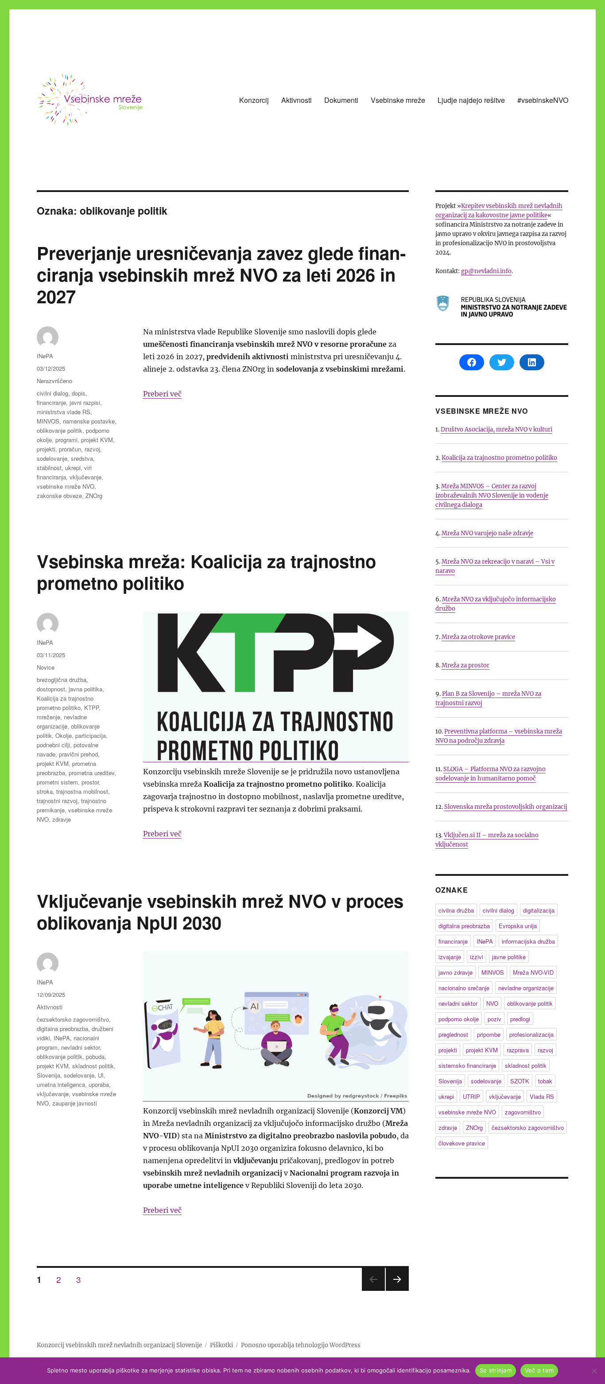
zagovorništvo (523, 1112)
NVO (492, 1003)
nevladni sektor (80, 1047)
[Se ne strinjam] (593, 1370)
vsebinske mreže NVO (65, 486)
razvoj (92, 449)
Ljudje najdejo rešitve (471, 100)
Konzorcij (254, 100)
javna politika (85, 689)
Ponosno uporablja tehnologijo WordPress (301, 1345)
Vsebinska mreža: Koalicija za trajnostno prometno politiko (206, 571)
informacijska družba (528, 941)
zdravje (61, 819)
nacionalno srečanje (463, 988)
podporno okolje (458, 1019)
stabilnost (49, 467)
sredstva (82, 458)
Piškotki (221, 1345)
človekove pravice (461, 1143)
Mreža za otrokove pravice (478, 637)
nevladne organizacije (526, 988)
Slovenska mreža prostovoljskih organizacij (505, 807)
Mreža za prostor (465, 665)
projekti (46, 449)
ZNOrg (93, 495)
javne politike (509, 957)
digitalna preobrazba (62, 1028)
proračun (70, 449)
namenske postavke (89, 421)
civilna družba (456, 910)
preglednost (453, 1034)
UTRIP (471, 1096)
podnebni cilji (53, 745)
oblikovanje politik (59, 430)
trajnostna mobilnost (82, 791)
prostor (90, 782)
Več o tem (539, 1370)
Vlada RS (542, 1096)
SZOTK (519, 1081)
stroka (45, 791)
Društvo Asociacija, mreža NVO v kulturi (496, 429)
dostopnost (51, 689)
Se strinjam (496, 1370)
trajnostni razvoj (57, 800)
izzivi (476, 957)
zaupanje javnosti (74, 1103)
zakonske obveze (59, 495)
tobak (545, 1081)
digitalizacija (539, 910)
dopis (78, 393)
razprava (518, 1050)
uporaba (99, 1084)
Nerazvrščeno (54, 380)
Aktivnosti (296, 100)
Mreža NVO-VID (533, 972)
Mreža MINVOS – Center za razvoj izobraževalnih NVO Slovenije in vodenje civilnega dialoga (491, 495)
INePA (45, 356)
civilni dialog (52, 393)
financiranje (51, 402)
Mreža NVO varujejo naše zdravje (487, 533)
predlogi (520, 1019)
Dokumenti (341, 100)
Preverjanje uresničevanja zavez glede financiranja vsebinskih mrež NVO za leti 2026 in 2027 (221, 274)
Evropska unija (518, 925)
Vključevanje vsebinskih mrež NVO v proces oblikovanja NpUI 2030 (220, 911)
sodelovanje (52, 458)
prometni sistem (57, 782)
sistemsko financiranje (467, 1065)
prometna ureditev (91, 772)
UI (101, 1075)
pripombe (488, 1034)
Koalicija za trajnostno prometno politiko (499, 458)
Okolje (63, 735)
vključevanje (85, 477)
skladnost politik (93, 1066)
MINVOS (48, 421)
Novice (45, 667)
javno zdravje (455, 972)
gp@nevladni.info (486, 271)
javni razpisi (85, 402)
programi (66, 439)
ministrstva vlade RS (63, 412)
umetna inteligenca (61, 1084)
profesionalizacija (531, 1034)
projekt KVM (97, 439)
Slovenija (48, 1075)
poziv (494, 1019)
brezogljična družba (61, 679)
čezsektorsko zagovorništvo (73, 1019)
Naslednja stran (397, 1290)
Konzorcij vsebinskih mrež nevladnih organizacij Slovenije (119, 1345)
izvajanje (449, 957)
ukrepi (73, 467)
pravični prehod (78, 754)
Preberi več (162, 393)
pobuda (95, 1056)
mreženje (48, 717)
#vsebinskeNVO (542, 100)
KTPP (91, 707)
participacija (90, 735)
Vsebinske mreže (398, 100)
